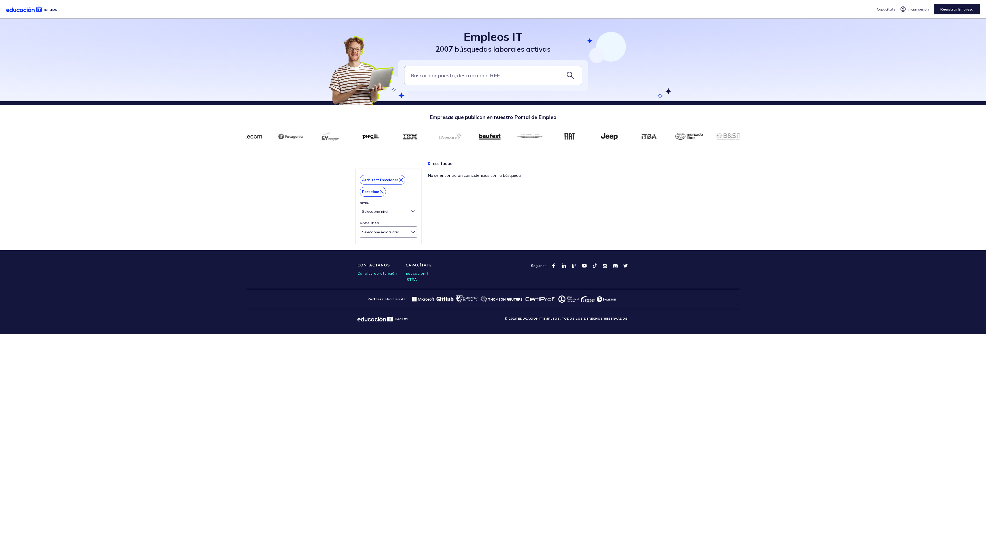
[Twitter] (625, 266)
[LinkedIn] (564, 266)
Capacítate (886, 9)
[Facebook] (554, 266)
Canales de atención (377, 273)
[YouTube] (584, 266)
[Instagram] (605, 266)
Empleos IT (493, 37)
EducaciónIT (417, 273)
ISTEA (411, 279)
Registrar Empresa (956, 9)
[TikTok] (595, 266)
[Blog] (574, 266)
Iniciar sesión (914, 9)
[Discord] (615, 266)
